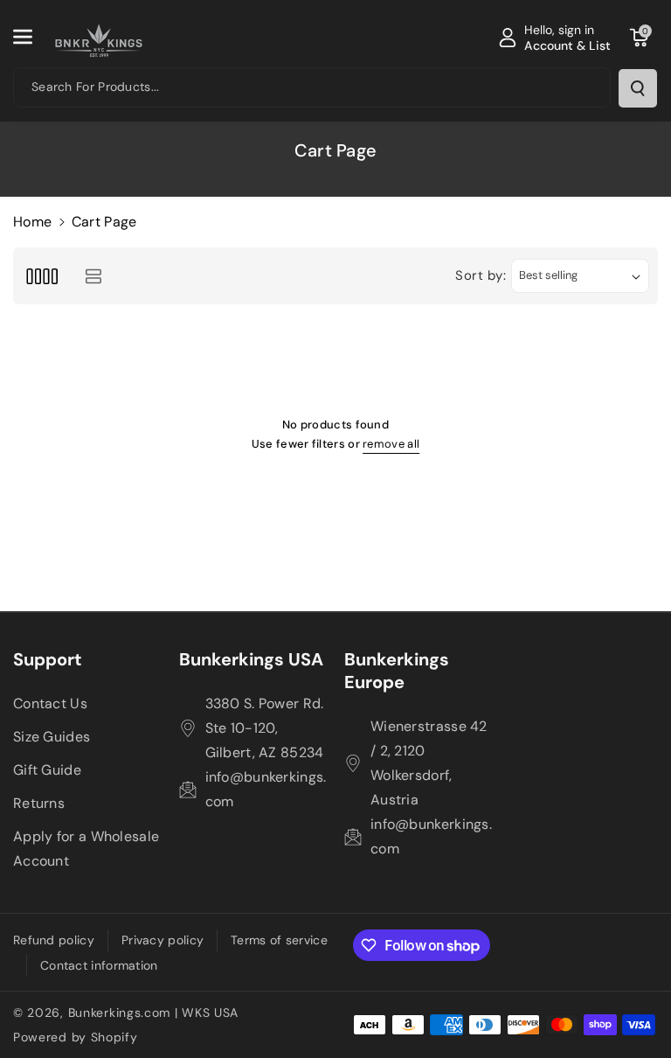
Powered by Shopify (75, 1037)
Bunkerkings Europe (396, 670)
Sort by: (481, 275)
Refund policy (53, 940)
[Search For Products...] (638, 88)
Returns (39, 803)
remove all (391, 443)
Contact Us (50, 703)
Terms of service (279, 940)
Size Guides (51, 736)
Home (32, 221)
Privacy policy (162, 940)
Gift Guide (47, 770)
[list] (93, 276)
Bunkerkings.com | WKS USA (153, 1012)
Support (47, 659)
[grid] (41, 276)
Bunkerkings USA (251, 659)
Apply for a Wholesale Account (86, 848)
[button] (32, 36)
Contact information (99, 965)
